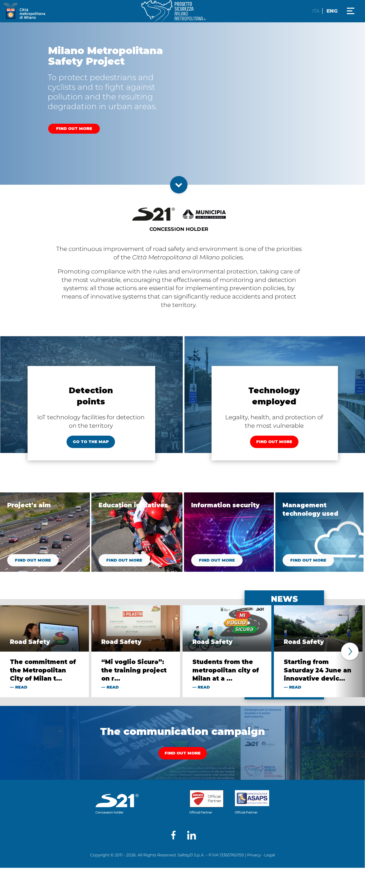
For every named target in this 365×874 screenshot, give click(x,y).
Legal (269, 855)
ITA (316, 11)
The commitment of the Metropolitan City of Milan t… (43, 670)
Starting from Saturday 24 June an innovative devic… (317, 670)
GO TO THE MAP (91, 441)
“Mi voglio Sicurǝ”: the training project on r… (134, 670)
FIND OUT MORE (74, 128)
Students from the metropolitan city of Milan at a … (225, 670)
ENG (332, 11)
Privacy (254, 855)
